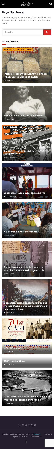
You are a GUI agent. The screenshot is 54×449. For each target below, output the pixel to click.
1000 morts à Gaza (14, 361)
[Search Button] (50, 4)
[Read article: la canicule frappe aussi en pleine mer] (27, 181)
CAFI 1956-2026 (13, 347)
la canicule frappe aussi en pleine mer (25, 192)
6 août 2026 (9, 80)
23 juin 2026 (9, 274)
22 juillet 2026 (10, 158)
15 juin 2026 (9, 312)
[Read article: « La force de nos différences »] (27, 220)
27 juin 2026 (9, 235)
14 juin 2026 (9, 351)
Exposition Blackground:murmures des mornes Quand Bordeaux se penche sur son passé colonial (26, 305)
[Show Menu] (3, 4)
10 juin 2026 (9, 364)
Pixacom (37, 434)
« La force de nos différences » (21, 231)
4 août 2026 (9, 119)
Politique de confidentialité (31, 437)
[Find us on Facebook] (26, 442)
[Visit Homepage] (27, 4)
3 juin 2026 (9, 403)
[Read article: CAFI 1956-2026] (27, 336)
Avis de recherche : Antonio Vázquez (24, 115)
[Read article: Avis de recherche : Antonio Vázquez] (27, 104)
